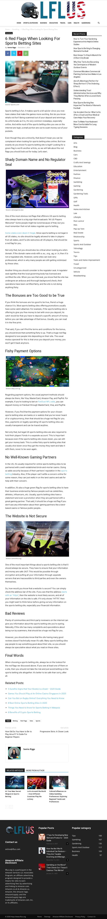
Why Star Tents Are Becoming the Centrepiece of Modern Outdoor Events (86, 64)
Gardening (86, 23)
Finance (77, 178)
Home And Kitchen (82, 209)
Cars (69, 23)
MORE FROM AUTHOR (35, 770)
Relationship (79, 236)
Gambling (15, 29)
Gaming (77, 186)
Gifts (76, 197)
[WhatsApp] (25, 53)
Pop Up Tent (79, 229)
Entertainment (80, 170)
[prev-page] (6, 807)
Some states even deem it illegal (20, 233)
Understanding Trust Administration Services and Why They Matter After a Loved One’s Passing (87, 94)
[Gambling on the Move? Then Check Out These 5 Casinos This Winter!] (42, 867)
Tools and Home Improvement (87, 260)
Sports (38, 721)
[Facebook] (7, 53)
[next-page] (11, 807)
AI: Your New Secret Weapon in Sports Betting (13, 793)
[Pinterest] (19, 53)
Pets (75, 225)
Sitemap (47, 916)
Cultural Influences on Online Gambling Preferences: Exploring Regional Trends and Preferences (58, 796)
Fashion (77, 174)
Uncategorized (80, 268)
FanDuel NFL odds (46, 401)
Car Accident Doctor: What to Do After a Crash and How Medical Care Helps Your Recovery (87, 115)
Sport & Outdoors (30, 23)
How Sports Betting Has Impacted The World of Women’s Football (87, 105)
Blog (75, 147)
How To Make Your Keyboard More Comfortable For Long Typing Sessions (85, 124)
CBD (75, 158)
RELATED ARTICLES (15, 770)
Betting (15, 721)
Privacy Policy (80, 916)
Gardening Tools (81, 193)
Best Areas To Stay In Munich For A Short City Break (87, 56)
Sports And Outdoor (82, 244)
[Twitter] (13, 53)
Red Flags (23, 721)
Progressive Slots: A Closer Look (54, 731)
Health (76, 23)
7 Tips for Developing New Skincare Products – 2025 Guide (57, 838)
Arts (75, 143)
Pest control (79, 221)
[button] (99, 23)
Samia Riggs (12, 47)
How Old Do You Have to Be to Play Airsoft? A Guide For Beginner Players (18, 734)
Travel (62, 23)
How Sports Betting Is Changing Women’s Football (87, 49)
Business (43, 23)
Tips (75, 256)
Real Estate (78, 232)
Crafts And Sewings (82, 162)
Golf (75, 201)
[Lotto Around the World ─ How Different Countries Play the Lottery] (36, 782)
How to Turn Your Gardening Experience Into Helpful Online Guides (86, 41)
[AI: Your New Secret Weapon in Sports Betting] (14, 782)
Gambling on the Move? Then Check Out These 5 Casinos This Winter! (56, 867)
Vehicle (77, 272)
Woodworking (79, 275)
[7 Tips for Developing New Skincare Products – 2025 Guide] (42, 837)
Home (19, 23)
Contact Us (92, 916)
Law (75, 213)
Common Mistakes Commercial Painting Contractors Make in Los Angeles (87, 74)
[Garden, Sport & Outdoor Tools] (53, 10)
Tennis (76, 252)
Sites (31, 721)
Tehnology (78, 248)
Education (53, 23)
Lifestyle (77, 217)
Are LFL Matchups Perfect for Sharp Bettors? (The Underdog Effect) (86, 83)
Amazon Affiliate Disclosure (63, 916)
